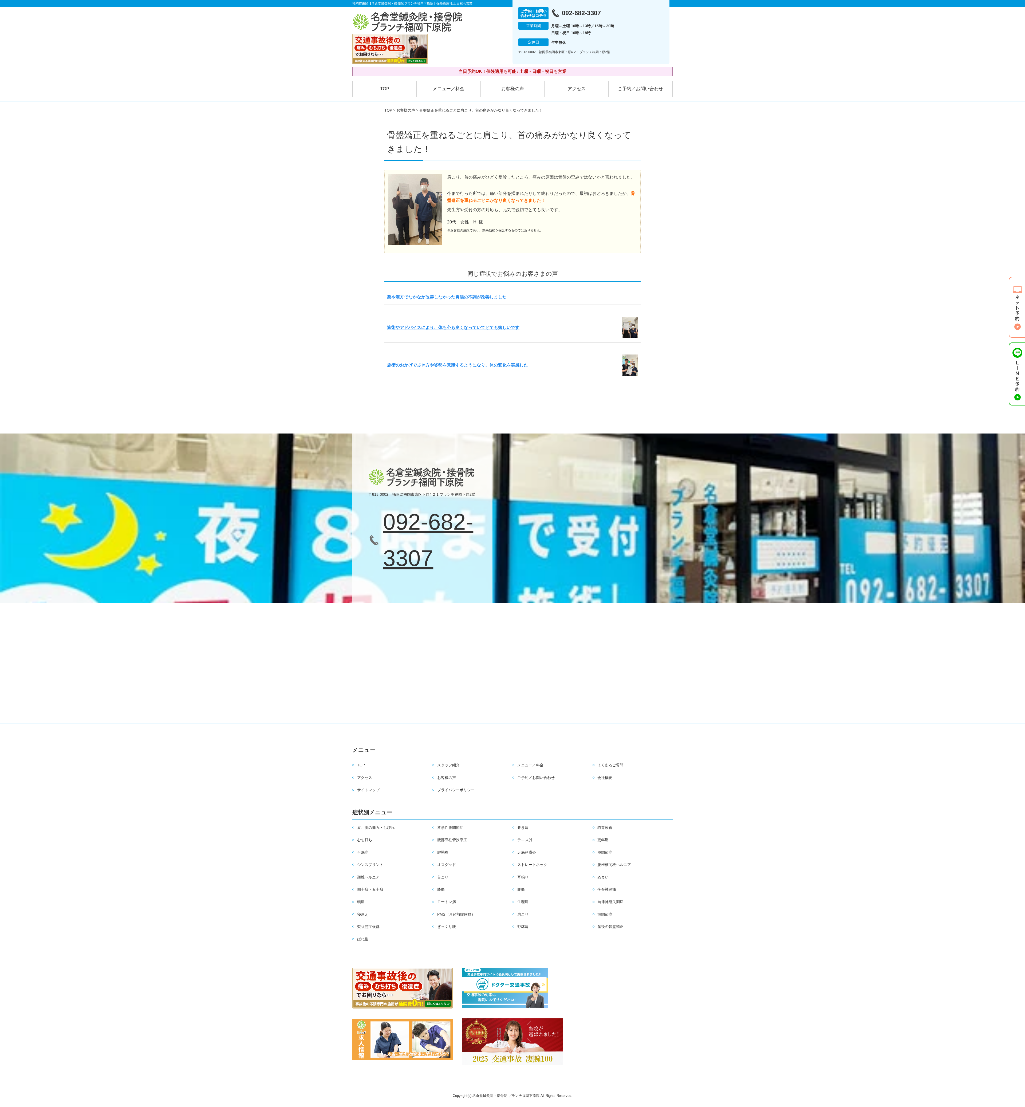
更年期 (603, 840)
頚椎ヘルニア (368, 877)
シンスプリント (370, 864)
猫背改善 (604, 827)
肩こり (523, 914)
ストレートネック (532, 864)
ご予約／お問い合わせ (640, 88)
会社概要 (604, 777)
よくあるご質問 (610, 765)
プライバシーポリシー (456, 790)
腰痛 (521, 889)
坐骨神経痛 (606, 889)
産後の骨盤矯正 (610, 926)
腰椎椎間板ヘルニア (614, 864)
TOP (384, 88)
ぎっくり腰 (446, 926)
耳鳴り (523, 877)
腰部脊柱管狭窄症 (452, 840)
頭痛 (361, 902)
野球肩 (523, 926)
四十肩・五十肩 (370, 889)
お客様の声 (512, 88)
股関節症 (604, 852)
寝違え (362, 914)
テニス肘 (524, 840)
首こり (442, 877)
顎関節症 (604, 914)
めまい (603, 877)
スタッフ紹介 (448, 765)
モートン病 (446, 902)
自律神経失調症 (610, 902)
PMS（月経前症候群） (456, 914)
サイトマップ (368, 790)
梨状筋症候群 (368, 926)
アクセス (576, 88)
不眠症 (362, 852)
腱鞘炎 (442, 852)
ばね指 (362, 939)
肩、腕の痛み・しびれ (376, 827)
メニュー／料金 (448, 88)
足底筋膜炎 (526, 852)
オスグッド (446, 864)
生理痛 (523, 902)
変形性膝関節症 (450, 827)
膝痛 (441, 889)
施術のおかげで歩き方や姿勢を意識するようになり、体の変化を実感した (457, 365)
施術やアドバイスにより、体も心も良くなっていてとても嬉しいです (453, 327)
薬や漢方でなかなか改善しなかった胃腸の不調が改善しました (447, 297)
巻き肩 (523, 827)
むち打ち (364, 840)
